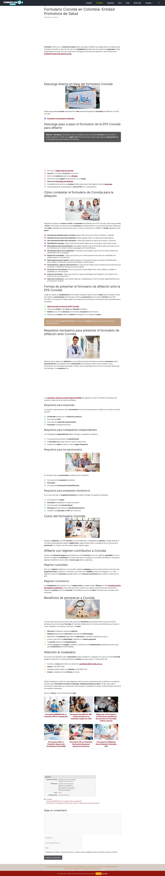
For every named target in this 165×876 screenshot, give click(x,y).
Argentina (110, 3)
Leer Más (105, 873)
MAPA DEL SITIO (92, 870)
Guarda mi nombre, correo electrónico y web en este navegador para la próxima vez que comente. (82, 852)
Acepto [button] (98, 873)
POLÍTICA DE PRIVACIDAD (52, 870)
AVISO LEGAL (81, 870)
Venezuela (137, 3)
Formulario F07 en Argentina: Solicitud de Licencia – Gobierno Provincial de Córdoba (72, 803)
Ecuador (89, 3)
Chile (127, 3)
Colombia (99, 3)
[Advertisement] (82, 33)
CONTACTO (102, 870)
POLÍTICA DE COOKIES (69, 870)
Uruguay (148, 3)
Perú (120, 3)
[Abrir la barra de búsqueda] (159, 2)
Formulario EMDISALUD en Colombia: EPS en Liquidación (64, 801)
